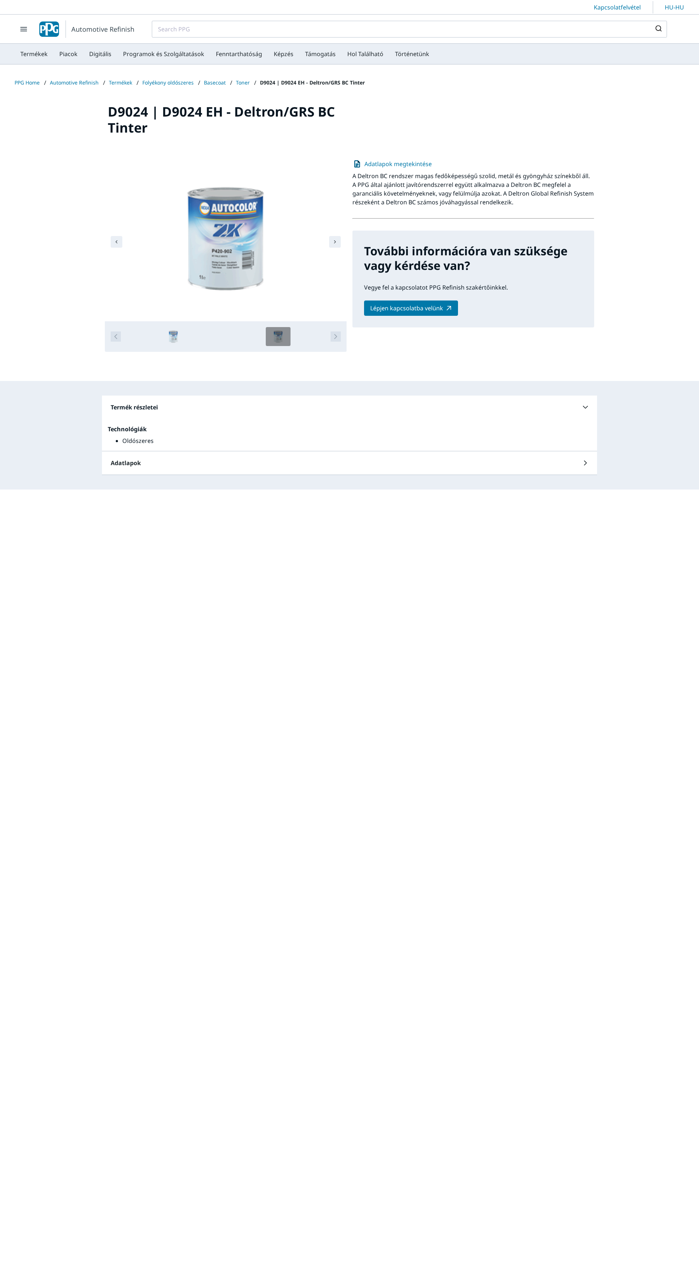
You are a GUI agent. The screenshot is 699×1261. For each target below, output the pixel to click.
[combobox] (409, 29)
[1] (173, 336)
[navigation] (116, 242)
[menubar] (225, 54)
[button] (349, 407)
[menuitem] (34, 54)
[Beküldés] (658, 29)
